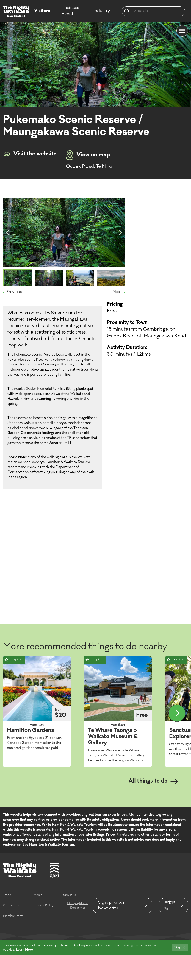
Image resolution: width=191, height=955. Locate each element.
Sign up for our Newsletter (111, 905)
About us (69, 895)
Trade (7, 895)
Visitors (42, 11)
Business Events (70, 11)
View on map (93, 155)
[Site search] (126, 11)
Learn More (24, 949)
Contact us (11, 905)
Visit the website (35, 154)
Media (38, 895)
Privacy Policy (43, 905)
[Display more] (176, 713)
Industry (101, 11)
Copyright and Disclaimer (77, 905)
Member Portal (13, 916)
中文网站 (170, 905)
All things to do (148, 781)
